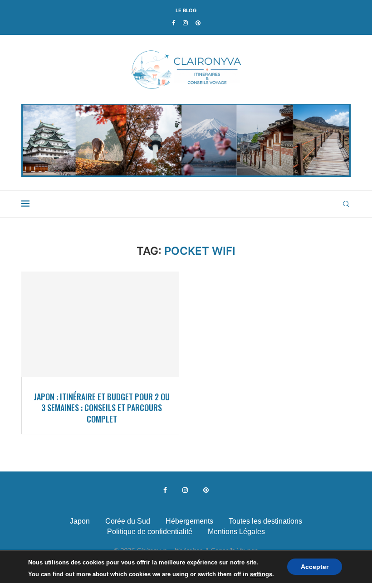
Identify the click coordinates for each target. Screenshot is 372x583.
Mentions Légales (236, 531)
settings (261, 574)
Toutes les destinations (265, 521)
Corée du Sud (127, 521)
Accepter (314, 566)
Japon (80, 521)
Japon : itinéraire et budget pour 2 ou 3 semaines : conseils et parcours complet (102, 408)
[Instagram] (185, 22)
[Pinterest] (198, 22)
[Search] (346, 204)
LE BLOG (186, 10)
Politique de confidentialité (149, 531)
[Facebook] (173, 22)
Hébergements (189, 521)
